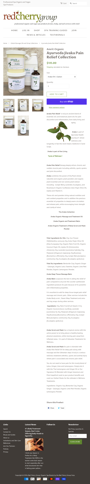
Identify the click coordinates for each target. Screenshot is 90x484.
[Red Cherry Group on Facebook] (48, 429)
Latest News (30, 424)
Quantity (50, 82)
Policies (5, 449)
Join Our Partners (9, 446)
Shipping (50, 67)
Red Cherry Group (34, 475)
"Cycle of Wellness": (55, 156)
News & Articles (36, 35)
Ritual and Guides (9, 435)
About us (6, 438)
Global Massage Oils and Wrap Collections (24, 43)
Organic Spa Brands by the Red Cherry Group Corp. (58, 475)
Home (14, 30)
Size (48, 73)
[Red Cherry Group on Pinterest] (51, 429)
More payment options (57, 107)
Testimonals (57, 35)
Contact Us (7, 432)
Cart (65, 3)
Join (74, 30)
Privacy (5, 452)
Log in (26, 30)
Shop (37, 30)
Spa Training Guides (55, 30)
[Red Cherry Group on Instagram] (55, 429)
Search (5, 429)
